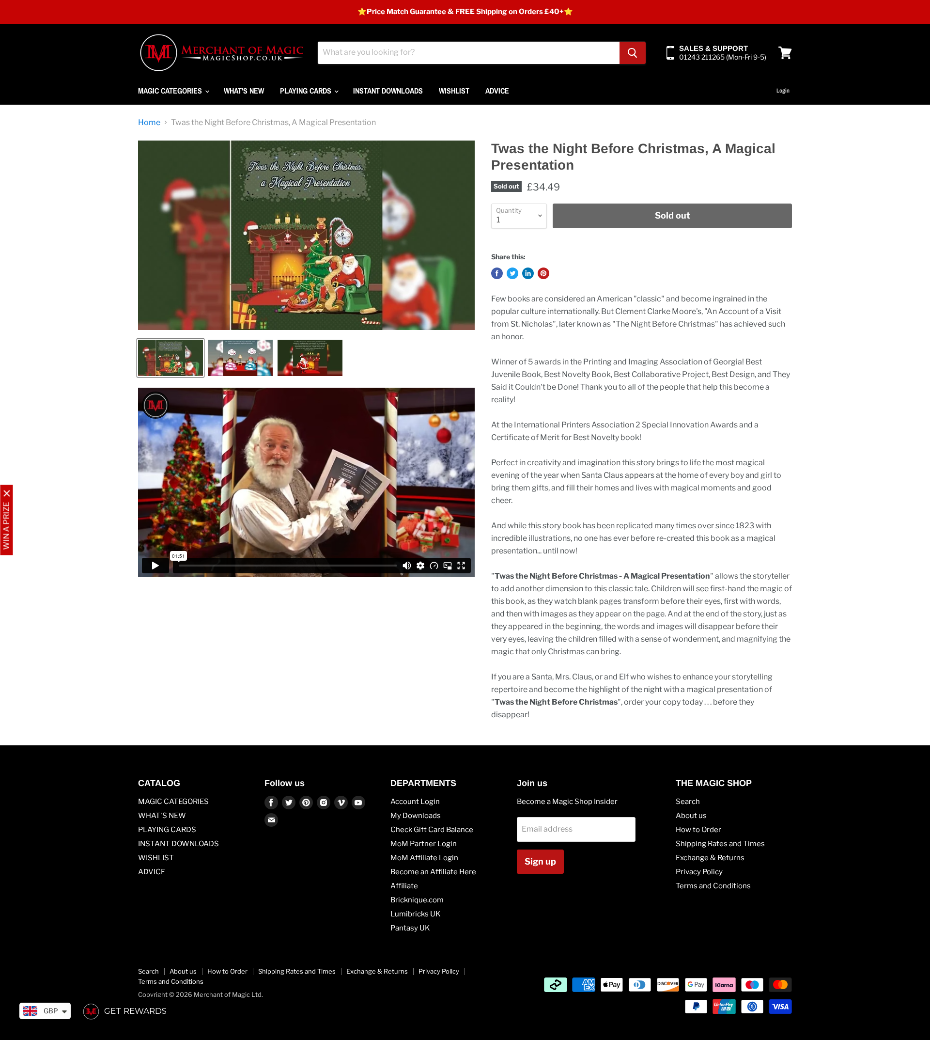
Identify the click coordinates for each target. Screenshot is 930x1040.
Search (688, 801)
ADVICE (497, 90)
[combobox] (469, 53)
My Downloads (415, 815)
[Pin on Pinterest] (543, 273)
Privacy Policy (699, 871)
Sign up (540, 861)
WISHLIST (454, 90)
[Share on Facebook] (497, 273)
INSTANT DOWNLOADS (388, 90)
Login (783, 91)
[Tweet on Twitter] (512, 273)
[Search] (633, 53)
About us (691, 815)
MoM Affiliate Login (424, 857)
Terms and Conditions (713, 886)
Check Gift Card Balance (431, 829)
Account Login (415, 801)
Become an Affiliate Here (433, 871)
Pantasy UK (410, 928)
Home (149, 122)
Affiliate (404, 886)
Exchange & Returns (710, 857)
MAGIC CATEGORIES (171, 90)
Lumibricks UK (415, 914)
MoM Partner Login (423, 843)
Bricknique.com (417, 900)
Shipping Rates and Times (720, 843)
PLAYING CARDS (306, 90)
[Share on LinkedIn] (528, 273)
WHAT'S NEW (244, 90)
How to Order (698, 829)
